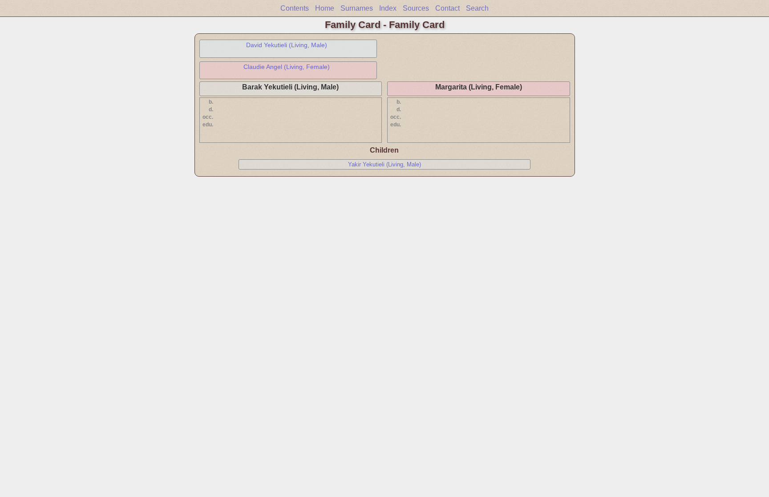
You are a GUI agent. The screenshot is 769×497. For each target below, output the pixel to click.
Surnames (356, 8)
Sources (416, 8)
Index (388, 8)
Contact (447, 8)
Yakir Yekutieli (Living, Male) (384, 164)
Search (477, 8)
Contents (294, 8)
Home (324, 8)
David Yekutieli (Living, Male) (286, 44)
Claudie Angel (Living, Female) (286, 66)
